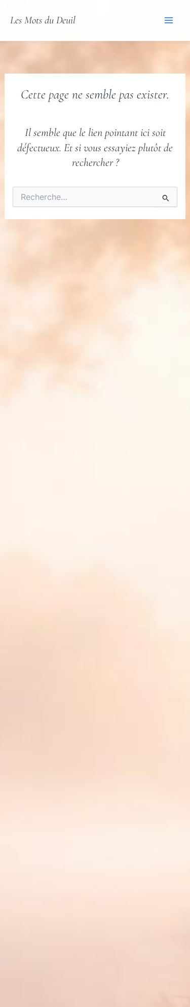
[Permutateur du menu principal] (169, 20)
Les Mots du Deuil (42, 20)
